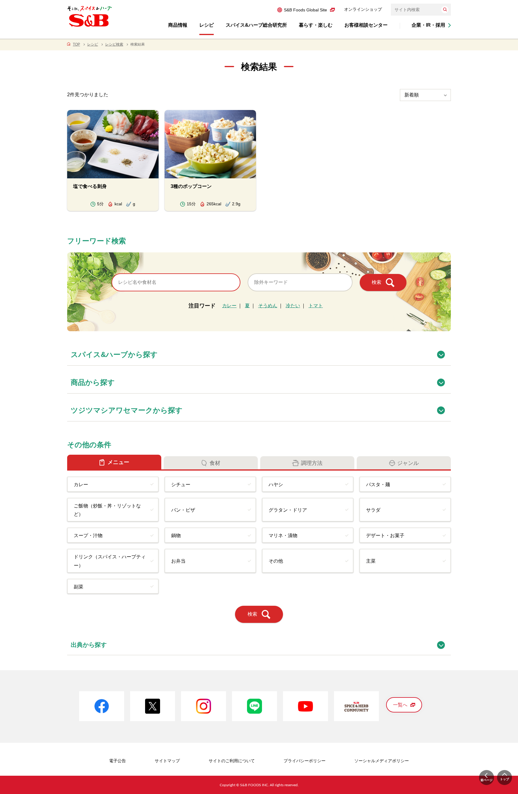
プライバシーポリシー (305, 760)
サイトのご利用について (232, 760)
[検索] (444, 9)
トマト (315, 305)
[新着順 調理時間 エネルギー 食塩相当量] (425, 95)
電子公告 (117, 760)
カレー (229, 305)
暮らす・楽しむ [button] (315, 25)
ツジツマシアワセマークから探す (261, 407)
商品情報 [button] (177, 25)
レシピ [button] (206, 25)
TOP (76, 44)
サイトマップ (167, 760)
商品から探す (261, 379)
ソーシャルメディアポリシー (381, 760)
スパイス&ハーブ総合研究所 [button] (256, 25)
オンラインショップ (363, 9)
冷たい (293, 305)
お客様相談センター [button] (366, 25)
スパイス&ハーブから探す (261, 351)
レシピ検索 (114, 44)
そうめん (267, 305)
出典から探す (261, 641)
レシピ (92, 44)
